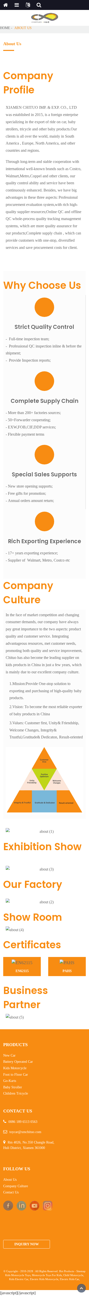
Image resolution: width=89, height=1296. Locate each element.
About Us (23, 28)
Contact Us (11, 1192)
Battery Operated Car (18, 1062)
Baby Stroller (12, 1087)
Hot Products (66, 1271)
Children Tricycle (15, 1093)
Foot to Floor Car (15, 1074)
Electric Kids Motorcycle (44, 1279)
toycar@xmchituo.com (25, 1132)
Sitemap (81, 1271)
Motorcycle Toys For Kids (47, 1275)
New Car (9, 1055)
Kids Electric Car (18, 1279)
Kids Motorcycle (14, 1068)
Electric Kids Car (69, 1279)
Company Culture (15, 1186)
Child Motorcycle (73, 1275)
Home (5, 28)
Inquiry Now (26, 1244)
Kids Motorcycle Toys (17, 1275)
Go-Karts (9, 1081)
